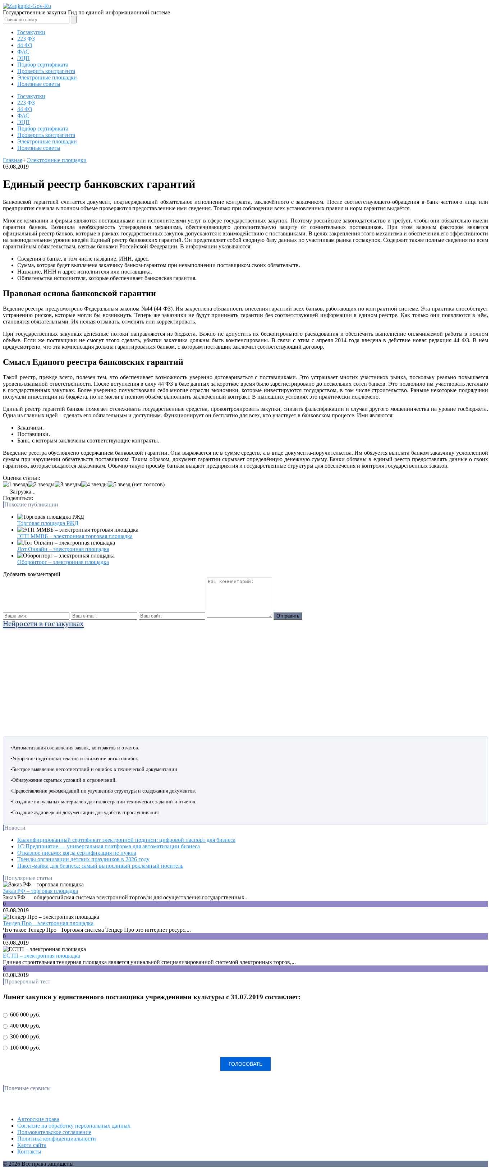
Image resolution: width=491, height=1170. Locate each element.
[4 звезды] (94, 484)
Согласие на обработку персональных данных (73, 1126)
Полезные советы (38, 84)
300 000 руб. (24, 1036)
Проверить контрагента (46, 71)
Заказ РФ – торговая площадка (40, 891)
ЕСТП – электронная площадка (41, 956)
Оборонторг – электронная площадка (63, 562)
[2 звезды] (41, 484)
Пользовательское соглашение (54, 1132)
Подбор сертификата (42, 64)
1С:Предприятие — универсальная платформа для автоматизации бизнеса (108, 846)
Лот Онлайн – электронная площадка (63, 549)
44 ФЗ (24, 45)
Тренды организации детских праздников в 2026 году (83, 859)
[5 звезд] (119, 484)
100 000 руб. (24, 1048)
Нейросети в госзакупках (43, 624)
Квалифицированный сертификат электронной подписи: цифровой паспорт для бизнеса (126, 840)
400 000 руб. (24, 1026)
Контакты (29, 1151)
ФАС (23, 52)
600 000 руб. (24, 1014)
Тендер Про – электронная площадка (48, 923)
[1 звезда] (15, 484)
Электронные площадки (47, 77)
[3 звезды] (68, 484)
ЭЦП (23, 58)
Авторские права (38, 1119)
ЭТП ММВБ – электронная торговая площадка (75, 536)
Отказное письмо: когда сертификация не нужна (76, 853)
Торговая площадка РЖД (47, 523)
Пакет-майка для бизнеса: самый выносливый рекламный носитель (100, 866)
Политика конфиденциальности (56, 1138)
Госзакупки (31, 32)
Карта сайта (31, 1145)
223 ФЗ (26, 39)
